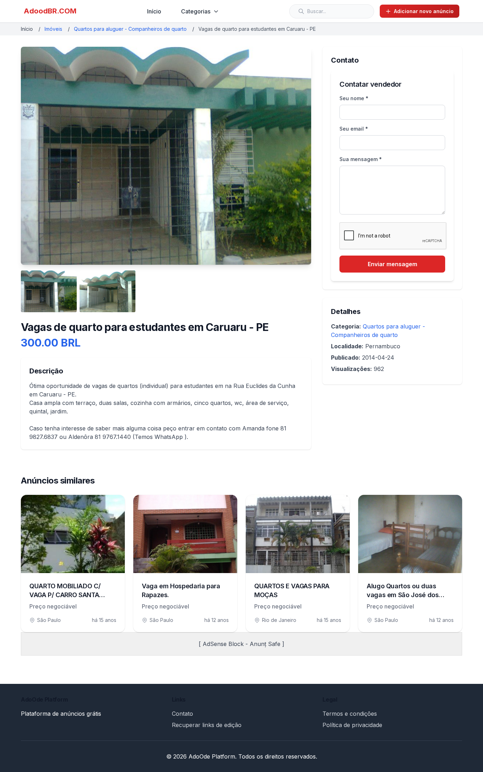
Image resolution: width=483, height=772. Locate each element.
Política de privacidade (352, 724)
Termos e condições (349, 713)
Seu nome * (353, 98)
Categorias (195, 11)
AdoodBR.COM (50, 11)
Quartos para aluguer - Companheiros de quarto (130, 29)
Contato (182, 713)
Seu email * (353, 129)
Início (154, 11)
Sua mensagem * (360, 159)
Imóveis (53, 29)
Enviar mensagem (392, 264)
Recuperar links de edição (207, 724)
